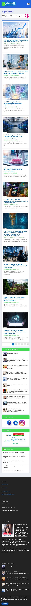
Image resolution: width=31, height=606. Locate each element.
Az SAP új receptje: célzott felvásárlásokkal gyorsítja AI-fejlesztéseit (13, 103)
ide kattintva (4, 601)
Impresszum (5, 484)
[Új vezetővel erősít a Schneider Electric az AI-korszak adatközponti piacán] (5, 397)
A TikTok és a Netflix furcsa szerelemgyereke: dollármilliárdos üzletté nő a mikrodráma (15, 410)
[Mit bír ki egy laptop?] (5, 354)
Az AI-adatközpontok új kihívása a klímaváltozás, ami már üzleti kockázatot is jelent (14, 136)
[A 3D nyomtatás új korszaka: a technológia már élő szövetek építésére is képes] (15, 158)
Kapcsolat (4, 487)
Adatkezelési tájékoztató (8, 494)
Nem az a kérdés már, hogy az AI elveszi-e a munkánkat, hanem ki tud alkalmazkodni (15, 265)
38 (24, 344)
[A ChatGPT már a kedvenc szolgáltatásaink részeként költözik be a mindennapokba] (15, 189)
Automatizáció (19, 237)
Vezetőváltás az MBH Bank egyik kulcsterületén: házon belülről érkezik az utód (17, 360)
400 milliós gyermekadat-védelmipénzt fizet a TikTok (14, 456)
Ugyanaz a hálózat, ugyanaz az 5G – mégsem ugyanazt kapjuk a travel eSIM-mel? (17, 404)
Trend (19, 43)
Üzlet (17, 107)
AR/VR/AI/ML (15, 43)
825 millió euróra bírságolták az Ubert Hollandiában (12, 466)
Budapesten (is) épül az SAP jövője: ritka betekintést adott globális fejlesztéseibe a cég (14, 298)
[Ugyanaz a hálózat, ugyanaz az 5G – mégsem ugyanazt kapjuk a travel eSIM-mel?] (5, 403)
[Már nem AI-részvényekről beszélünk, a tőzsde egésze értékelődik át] (15, 30)
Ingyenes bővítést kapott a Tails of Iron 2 (13, 470)
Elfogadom (5, 603)
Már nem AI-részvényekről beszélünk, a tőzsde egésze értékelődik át (16, 41)
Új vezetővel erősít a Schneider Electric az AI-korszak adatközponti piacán (17, 397)
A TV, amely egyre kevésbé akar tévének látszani (17, 384)
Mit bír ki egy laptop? (12, 353)
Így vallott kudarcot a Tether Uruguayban (13, 452)
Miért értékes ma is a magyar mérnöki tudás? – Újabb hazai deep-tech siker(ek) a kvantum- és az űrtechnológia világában (16, 233)
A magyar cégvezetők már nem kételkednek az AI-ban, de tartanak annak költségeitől (15, 332)
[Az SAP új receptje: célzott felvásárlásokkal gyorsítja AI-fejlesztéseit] (15, 92)
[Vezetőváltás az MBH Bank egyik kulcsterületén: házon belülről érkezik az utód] (5, 360)
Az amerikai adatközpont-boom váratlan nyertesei (13, 461)
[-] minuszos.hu (9, 449)
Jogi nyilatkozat (6, 491)
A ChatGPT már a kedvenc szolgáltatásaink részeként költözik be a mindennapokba (16, 201)
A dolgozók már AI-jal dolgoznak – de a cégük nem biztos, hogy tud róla (16, 72)
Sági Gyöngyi (7, 535)
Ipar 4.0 (12, 173)
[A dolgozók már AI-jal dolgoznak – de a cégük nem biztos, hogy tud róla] (15, 62)
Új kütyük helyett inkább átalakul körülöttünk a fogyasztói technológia (17, 373)
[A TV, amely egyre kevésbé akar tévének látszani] (5, 385)
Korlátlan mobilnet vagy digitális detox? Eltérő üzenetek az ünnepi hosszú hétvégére (17, 367)
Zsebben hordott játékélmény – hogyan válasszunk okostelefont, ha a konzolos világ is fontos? (17, 391)
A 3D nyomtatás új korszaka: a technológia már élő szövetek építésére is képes (13, 169)
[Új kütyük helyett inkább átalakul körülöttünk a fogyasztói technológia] (5, 373)
